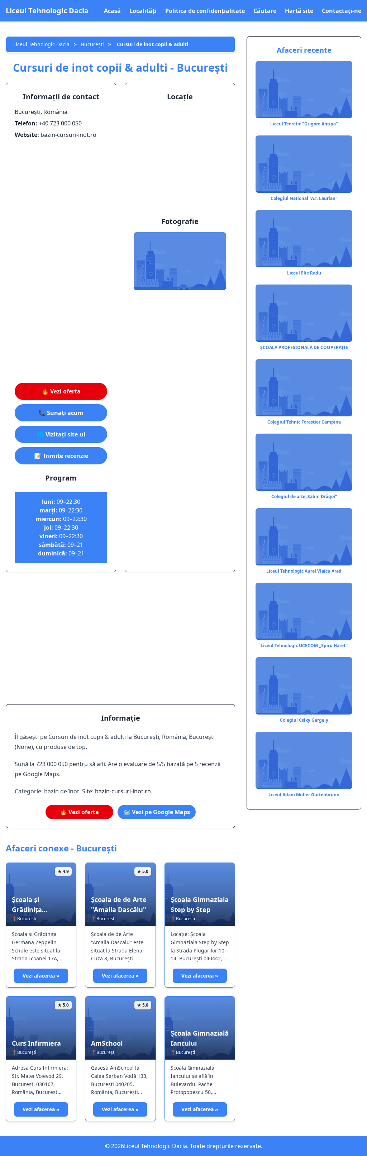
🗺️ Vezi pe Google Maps (156, 812)
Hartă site (299, 11)
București (92, 44)
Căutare (264, 11)
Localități (143, 11)
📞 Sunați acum (61, 413)
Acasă (112, 11)
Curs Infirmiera (36, 1043)
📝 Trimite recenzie (61, 456)
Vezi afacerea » (41, 975)
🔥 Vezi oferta (61, 391)
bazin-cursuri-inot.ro (123, 791)
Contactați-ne (341, 11)
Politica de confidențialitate (205, 11)
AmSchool (107, 1043)
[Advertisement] (61, 260)
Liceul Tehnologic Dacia (47, 10)
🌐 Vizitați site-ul (61, 434)
